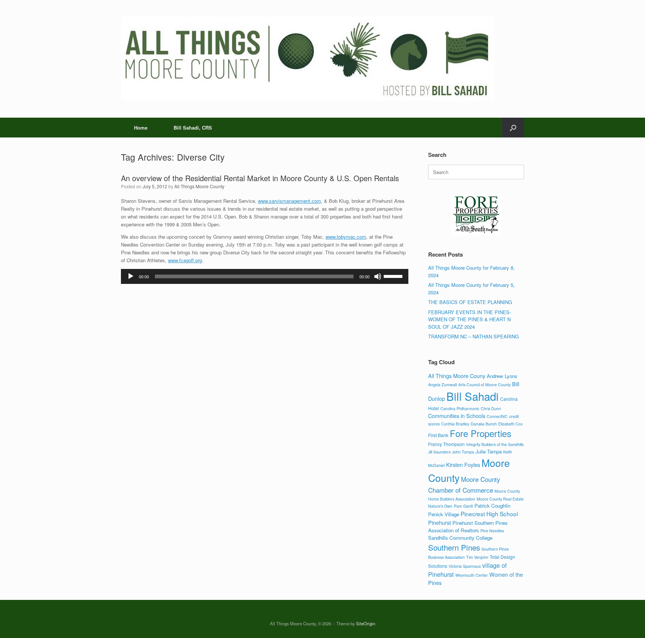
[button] (513, 127)
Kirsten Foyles (463, 464)
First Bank (438, 435)
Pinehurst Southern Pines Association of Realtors (468, 526)
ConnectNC (497, 416)
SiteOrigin (365, 623)
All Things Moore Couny (456, 376)
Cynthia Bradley (455, 424)
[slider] (394, 275)
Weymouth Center (471, 575)
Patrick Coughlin (492, 505)
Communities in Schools (456, 415)
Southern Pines (454, 547)
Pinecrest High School (489, 514)
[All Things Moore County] (307, 59)
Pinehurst (439, 522)
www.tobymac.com (345, 236)
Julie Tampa (489, 451)
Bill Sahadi (472, 396)
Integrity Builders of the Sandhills (495, 444)
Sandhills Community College (460, 537)
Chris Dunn (491, 408)
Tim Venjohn (477, 557)
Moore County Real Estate (500, 499)
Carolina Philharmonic (459, 408)
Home (140, 127)
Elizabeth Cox (510, 424)
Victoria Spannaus (465, 566)
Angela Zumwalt (442, 384)
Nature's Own (440, 506)
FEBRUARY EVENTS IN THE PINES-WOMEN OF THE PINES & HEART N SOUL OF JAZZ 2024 (469, 319)
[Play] (130, 276)
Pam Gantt (463, 506)
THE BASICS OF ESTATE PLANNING (470, 302)
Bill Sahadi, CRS (193, 127)
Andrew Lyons (502, 376)
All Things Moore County (199, 186)
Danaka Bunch (484, 424)
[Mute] (377, 276)
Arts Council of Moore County (484, 384)
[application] (264, 276)
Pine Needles (492, 530)
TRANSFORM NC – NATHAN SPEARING (473, 336)
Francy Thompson (446, 444)
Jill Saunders (439, 452)
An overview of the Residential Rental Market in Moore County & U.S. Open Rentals (260, 178)
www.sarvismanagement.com (289, 200)
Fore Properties (480, 433)
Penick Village (443, 514)
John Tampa (463, 452)
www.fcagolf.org (185, 260)
